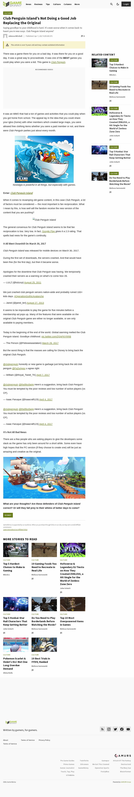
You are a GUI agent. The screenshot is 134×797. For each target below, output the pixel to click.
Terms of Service (28, 740)
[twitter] (115, 729)
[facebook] (121, 729)
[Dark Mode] (117, 4)
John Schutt (65, 588)
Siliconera (84, 764)
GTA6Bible (70, 775)
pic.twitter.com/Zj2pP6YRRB (56, 336)
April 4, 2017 (45, 399)
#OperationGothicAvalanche (29, 296)
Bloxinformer (125, 771)
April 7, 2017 (43, 375)
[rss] (102, 729)
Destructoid (126, 764)
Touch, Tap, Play (67, 771)
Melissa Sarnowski (39, 575)
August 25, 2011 (32, 282)
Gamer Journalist (67, 768)
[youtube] (128, 729)
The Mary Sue (125, 768)
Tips (48, 4)
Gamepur (105, 760)
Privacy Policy (44, 740)
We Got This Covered (100, 764)
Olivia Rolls (8, 673)
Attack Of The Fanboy (122, 760)
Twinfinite (84, 760)
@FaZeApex (18, 368)
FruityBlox (105, 771)
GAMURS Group (126, 782)
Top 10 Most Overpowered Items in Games (72, 621)
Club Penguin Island (21, 193)
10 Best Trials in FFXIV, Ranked (41, 660)
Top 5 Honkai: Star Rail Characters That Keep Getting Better (15, 621)
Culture (57, 4)
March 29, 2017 (50, 343)
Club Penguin (58, 62)
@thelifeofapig (26, 384)
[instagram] (108, 729)
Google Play (49, 231)
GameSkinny (83, 768)
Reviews (38, 4)
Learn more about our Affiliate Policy (15, 529)
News (28, 4)
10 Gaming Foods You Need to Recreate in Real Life (44, 567)
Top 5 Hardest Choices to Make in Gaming (14, 567)
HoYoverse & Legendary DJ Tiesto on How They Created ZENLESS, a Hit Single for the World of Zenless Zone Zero (72, 574)
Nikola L (6, 575)
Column (67, 4)
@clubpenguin (10, 364)
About (5, 740)
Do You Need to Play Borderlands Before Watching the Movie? (44, 621)
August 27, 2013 (35, 303)
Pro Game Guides (67, 760)
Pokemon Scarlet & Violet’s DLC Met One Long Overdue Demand (15, 663)
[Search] (111, 4)
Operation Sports (102, 768)
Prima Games (68, 764)
